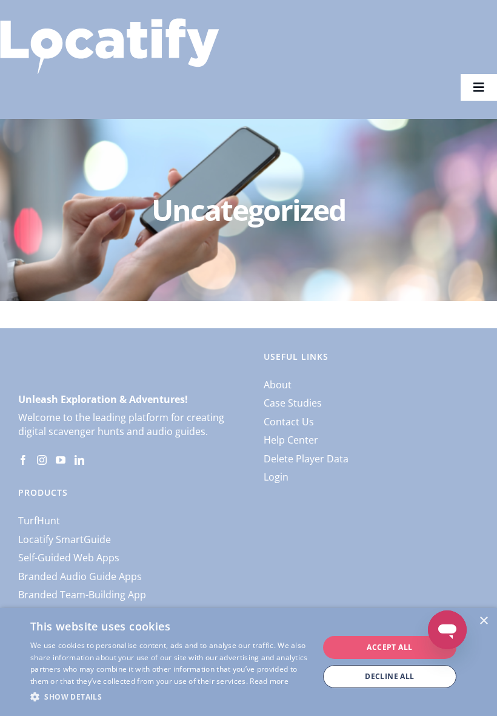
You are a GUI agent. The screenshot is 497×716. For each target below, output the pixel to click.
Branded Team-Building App (82, 594)
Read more (269, 681)
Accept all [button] (389, 647)
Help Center (291, 440)
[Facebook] (23, 460)
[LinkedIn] (79, 460)
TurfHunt (39, 520)
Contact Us (289, 421)
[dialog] (248, 662)
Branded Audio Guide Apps (80, 576)
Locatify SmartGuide (64, 539)
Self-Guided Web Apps (68, 557)
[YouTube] (60, 460)
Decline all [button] (389, 676)
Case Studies (293, 403)
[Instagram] (42, 460)
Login (276, 477)
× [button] (483, 621)
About (278, 384)
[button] (170, 697)
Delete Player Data (306, 458)
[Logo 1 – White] (109, 23)
